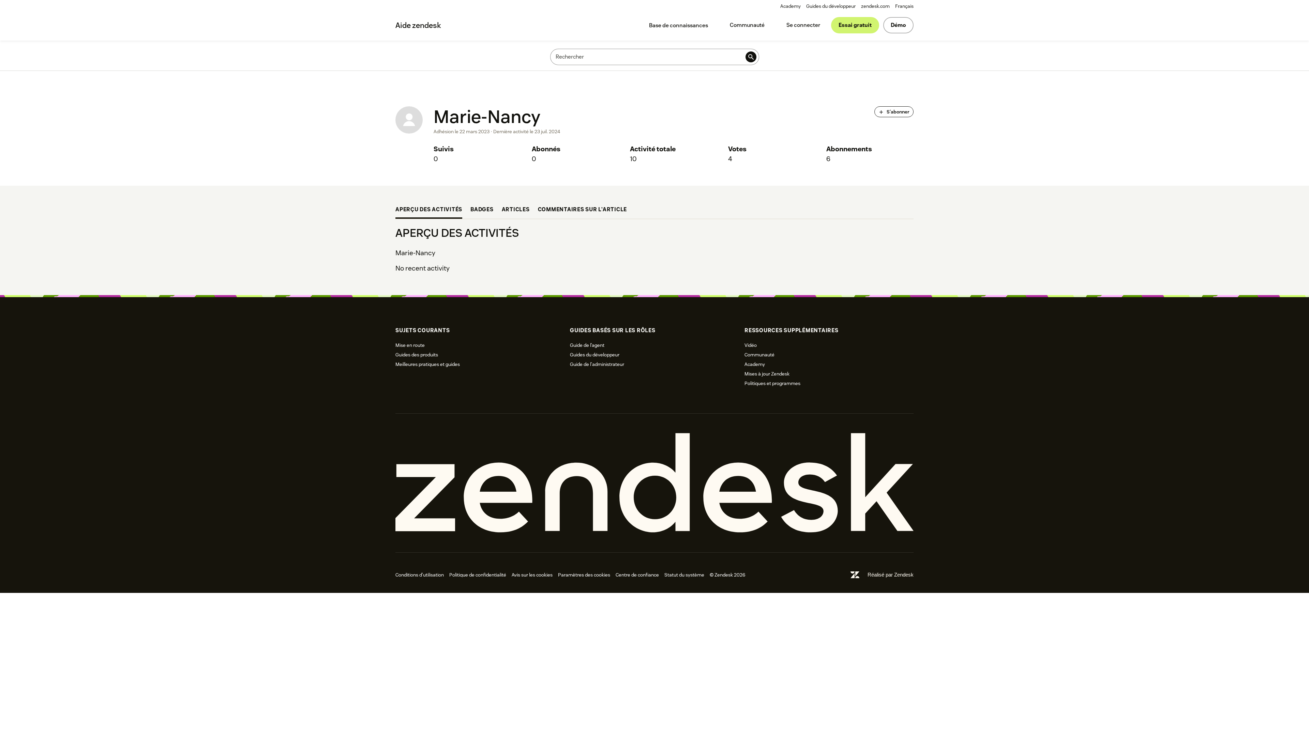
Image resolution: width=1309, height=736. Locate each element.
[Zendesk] (654, 483)
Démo (898, 25)
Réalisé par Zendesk (891, 574)
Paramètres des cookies (584, 574)
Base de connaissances (678, 25)
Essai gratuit (855, 25)
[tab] (428, 210)
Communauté (747, 25)
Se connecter (803, 25)
